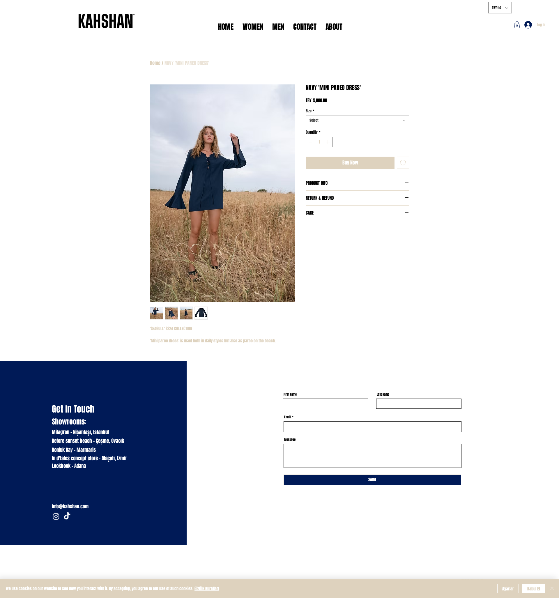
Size (310, 111)
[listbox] (500, 7)
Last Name (383, 394)
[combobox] (357, 120)
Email (287, 417)
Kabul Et (533, 589)
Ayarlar (508, 589)
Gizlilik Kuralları (206, 588)
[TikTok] (67, 516)
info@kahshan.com (70, 506)
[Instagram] (56, 516)
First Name (290, 394)
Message (290, 439)
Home (155, 63)
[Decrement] (310, 142)
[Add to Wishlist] (403, 163)
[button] (517, 24)
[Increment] (328, 142)
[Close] (552, 588)
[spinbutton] (319, 142)
